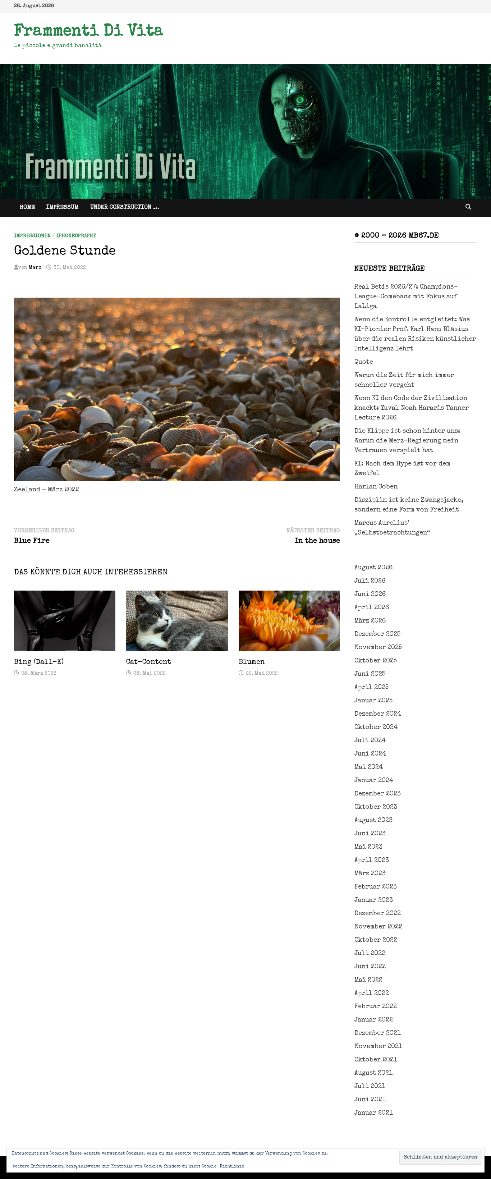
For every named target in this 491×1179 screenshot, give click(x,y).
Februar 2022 (375, 1007)
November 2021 (378, 1046)
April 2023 (371, 860)
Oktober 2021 (375, 1060)
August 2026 (373, 568)
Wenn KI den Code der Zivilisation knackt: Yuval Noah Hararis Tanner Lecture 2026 (411, 408)
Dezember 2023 (377, 794)
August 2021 (373, 1073)
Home (27, 208)
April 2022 (371, 993)
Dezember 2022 (377, 913)
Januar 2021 (373, 1113)
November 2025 (378, 647)
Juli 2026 (369, 581)
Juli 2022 (369, 953)
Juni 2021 (370, 1100)
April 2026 (371, 608)
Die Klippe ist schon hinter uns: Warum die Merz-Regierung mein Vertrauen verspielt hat (407, 441)
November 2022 (378, 927)
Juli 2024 (370, 741)
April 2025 (371, 687)
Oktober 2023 (375, 807)
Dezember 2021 (377, 1033)
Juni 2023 (370, 834)
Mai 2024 (368, 767)
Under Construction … (124, 208)
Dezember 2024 (377, 714)
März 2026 (370, 621)
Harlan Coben (376, 487)
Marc (35, 267)
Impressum (62, 208)
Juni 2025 (369, 674)
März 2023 (370, 874)
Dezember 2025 (377, 634)
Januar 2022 (373, 1020)
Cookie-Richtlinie (223, 1167)
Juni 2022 (370, 967)
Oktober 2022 (375, 940)
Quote (363, 362)
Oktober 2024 (376, 727)
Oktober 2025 (375, 661)
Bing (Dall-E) (39, 662)
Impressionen (32, 236)
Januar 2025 (373, 701)
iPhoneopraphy (76, 236)
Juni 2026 (370, 594)
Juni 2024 (370, 754)
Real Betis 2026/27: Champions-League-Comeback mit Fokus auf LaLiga (406, 297)
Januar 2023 (373, 900)
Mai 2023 (368, 847)
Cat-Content (148, 662)
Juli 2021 (369, 1086)
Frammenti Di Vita (88, 32)
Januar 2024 (373, 780)
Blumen (252, 662)
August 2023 (373, 820)
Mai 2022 (368, 980)
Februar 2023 (375, 887)
